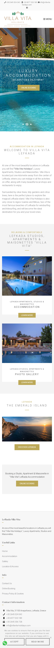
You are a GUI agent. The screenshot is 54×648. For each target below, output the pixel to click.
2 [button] (27, 124)
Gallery (5, 561)
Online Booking (28, 88)
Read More (37, 642)
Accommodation (9, 556)
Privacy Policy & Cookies (13, 594)
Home (4, 551)
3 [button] (30, 124)
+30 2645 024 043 (13, 2)
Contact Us (7, 583)
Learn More (27, 315)
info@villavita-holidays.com (18, 625)
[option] (27, 79)
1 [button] (23, 124)
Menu (48, 19)
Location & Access (10, 566)
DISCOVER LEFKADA (27, 447)
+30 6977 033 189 (30, 2)
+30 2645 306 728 (14, 622)
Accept (14, 642)
